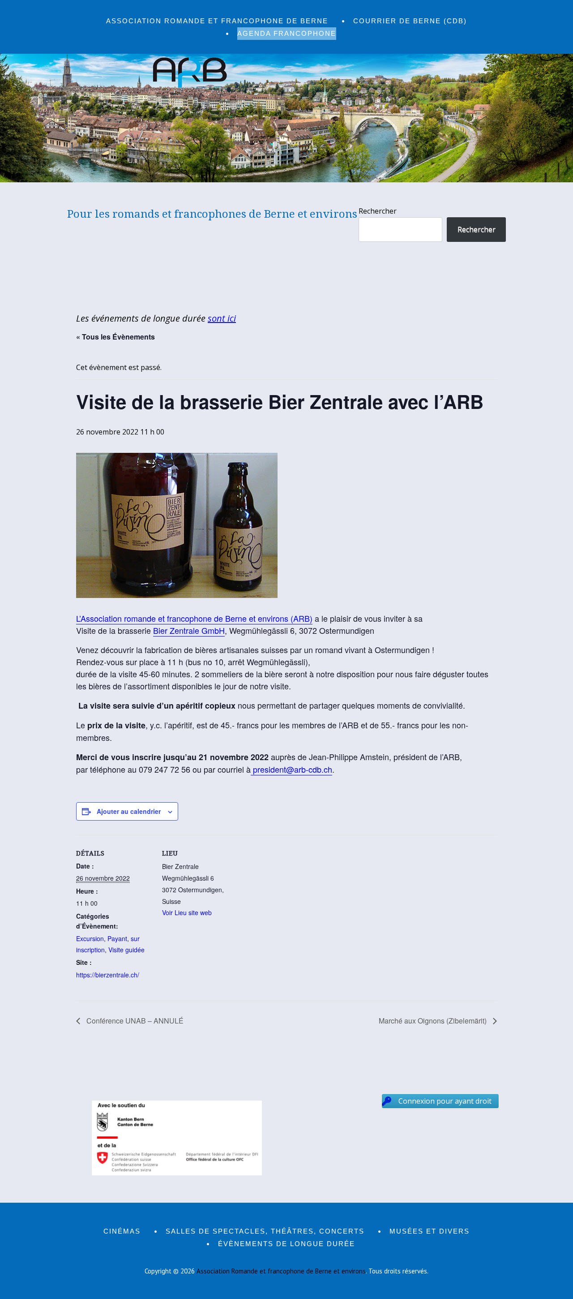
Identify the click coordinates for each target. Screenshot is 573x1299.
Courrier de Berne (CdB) (410, 21)
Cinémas (122, 1231)
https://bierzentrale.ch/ (107, 974)
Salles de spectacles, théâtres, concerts (265, 1231)
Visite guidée (126, 949)
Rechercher (378, 211)
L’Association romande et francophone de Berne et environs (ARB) (194, 618)
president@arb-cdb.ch (291, 769)
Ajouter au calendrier (129, 811)
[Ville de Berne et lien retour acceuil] (286, 180)
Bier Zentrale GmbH (189, 630)
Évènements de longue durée (286, 1243)
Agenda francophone (286, 33)
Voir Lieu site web (187, 912)
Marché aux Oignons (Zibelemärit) (433, 1020)
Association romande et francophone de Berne (217, 21)
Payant (117, 938)
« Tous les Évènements (115, 336)
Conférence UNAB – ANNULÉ (134, 1020)
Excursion (90, 938)
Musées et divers (429, 1231)
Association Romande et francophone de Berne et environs (281, 1271)
